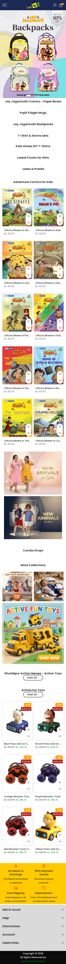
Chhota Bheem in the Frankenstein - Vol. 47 (29, 388)
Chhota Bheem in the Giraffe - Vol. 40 (26, 230)
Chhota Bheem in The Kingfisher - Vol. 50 (28, 440)
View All (32, 677)
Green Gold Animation (33, 961)
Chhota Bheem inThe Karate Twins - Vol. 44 (29, 335)
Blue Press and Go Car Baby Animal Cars (28, 743)
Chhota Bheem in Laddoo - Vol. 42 (24, 283)
